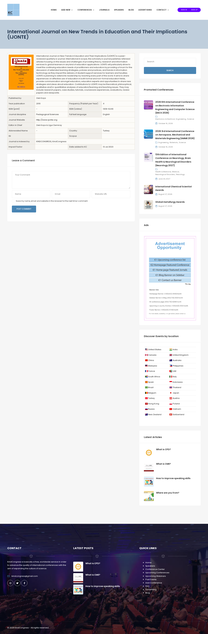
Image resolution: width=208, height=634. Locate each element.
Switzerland (178, 414)
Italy (175, 376)
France (151, 371)
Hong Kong (153, 403)
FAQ (147, 586)
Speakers (119, 10)
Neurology (180, 174)
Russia (151, 409)
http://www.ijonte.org (46, 119)
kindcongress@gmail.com (25, 576)
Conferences (85, 10)
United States (154, 349)
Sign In (184, 10)
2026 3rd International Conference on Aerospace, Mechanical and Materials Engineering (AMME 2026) (175, 135)
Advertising (145, 10)
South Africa (154, 376)
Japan (176, 392)
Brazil (150, 387)
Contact (161, 10)
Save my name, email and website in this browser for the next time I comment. (52, 201)
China (151, 360)
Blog (131, 10)
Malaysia (152, 365)
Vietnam (177, 409)
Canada (152, 355)
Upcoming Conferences (157, 572)
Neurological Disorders (165, 174)
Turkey (106, 130)
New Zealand (154, 414)
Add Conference (153, 582)
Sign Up (194, 10)
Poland (176, 403)
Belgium (152, 392)
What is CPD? (163, 449)
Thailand (177, 387)
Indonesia (178, 382)
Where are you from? (167, 492)
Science (190, 119)
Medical (175, 171)
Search (169, 70)
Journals (104, 10)
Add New (65, 10)
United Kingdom (181, 355)
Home (54, 10)
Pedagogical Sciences (47, 114)
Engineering (181, 119)
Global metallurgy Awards (170, 201)
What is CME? (163, 463)
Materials (174, 142)
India (175, 349)
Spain (151, 382)
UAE (174, 371)
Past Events (151, 579)
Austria (176, 398)
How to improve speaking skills (173, 478)
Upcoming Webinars (155, 576)
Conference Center (155, 569)
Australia (177, 360)
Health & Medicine (163, 171)
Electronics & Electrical (165, 119)
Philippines (178, 365)
